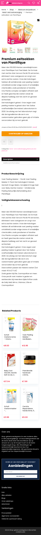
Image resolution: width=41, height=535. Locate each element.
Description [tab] (8, 159)
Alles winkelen (7, 495)
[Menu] (2, 3)
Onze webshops (7, 501)
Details (34, 127)
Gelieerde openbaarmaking (12, 519)
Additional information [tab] (11, 163)
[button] (38, 20)
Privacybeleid (6, 513)
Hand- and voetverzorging (12, 12)
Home (4, 10)
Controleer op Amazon (20, 133)
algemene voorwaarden (10, 516)
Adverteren (6, 504)
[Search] (28, 3)
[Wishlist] (33, 3)
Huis (3, 492)
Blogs (3, 498)
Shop (12, 10)
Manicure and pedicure (26, 10)
